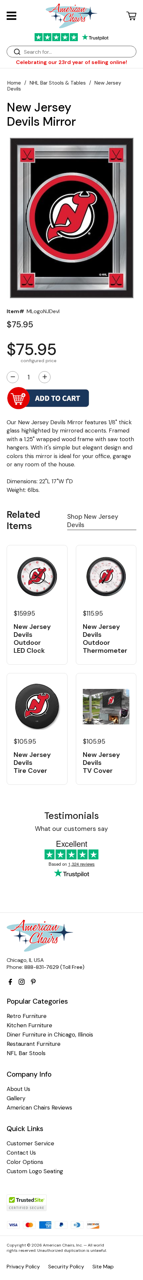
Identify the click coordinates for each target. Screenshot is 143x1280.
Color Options (25, 1162)
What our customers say (71, 829)
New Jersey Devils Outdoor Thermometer (105, 638)
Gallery (16, 1098)
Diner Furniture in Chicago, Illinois (50, 1035)
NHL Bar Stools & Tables (58, 83)
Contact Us (21, 1153)
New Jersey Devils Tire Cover (32, 763)
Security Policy (66, 1266)
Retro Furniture (27, 1016)
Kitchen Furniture (29, 1025)
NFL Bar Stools (26, 1053)
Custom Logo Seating (35, 1171)
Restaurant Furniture (34, 1044)
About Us (18, 1089)
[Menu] (11, 15)
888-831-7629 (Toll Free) (54, 967)
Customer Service (30, 1143)
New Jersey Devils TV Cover (101, 763)
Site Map (103, 1266)
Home (14, 83)
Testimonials (71, 816)
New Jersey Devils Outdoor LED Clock (32, 638)
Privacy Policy (23, 1266)
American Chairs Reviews (39, 1108)
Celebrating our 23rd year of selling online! (71, 62)
